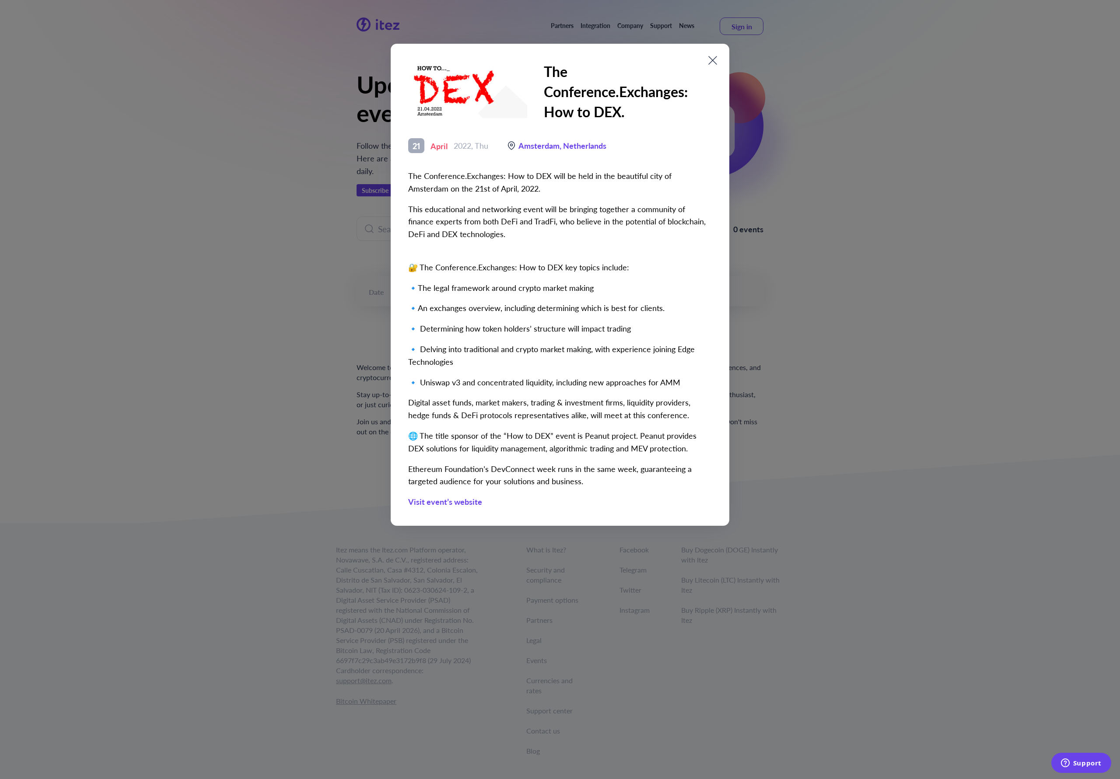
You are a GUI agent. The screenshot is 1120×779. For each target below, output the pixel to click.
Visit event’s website (445, 501)
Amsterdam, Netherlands (562, 145)
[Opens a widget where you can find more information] (1081, 764)
